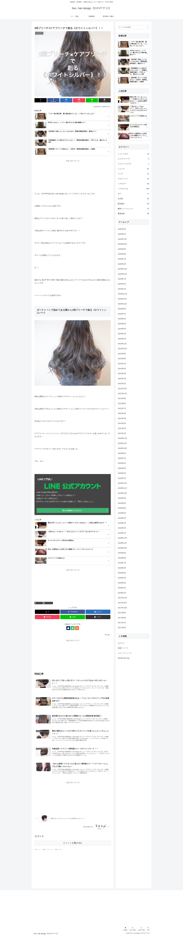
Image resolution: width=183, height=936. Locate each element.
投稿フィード (123, 648)
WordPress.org (123, 658)
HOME (125, 930)
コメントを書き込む (72, 843)
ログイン (121, 643)
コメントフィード (125, 653)
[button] (105, 100)
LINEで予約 (141, 930)
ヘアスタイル (48, 603)
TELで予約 (132, 930)
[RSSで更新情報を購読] (77, 628)
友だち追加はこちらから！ (72, 510)
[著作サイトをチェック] (68, 628)
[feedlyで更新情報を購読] (73, 628)
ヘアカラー (39, 603)
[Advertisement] (73, 175)
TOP (148, 930)
